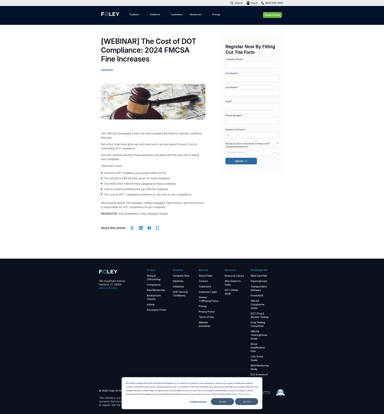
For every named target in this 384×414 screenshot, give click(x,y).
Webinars (107, 70)
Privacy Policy (243, 394)
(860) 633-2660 (108, 288)
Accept (222, 401)
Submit (239, 161)
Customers (177, 14)
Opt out (246, 401)
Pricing (216, 14)
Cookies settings (198, 401)
